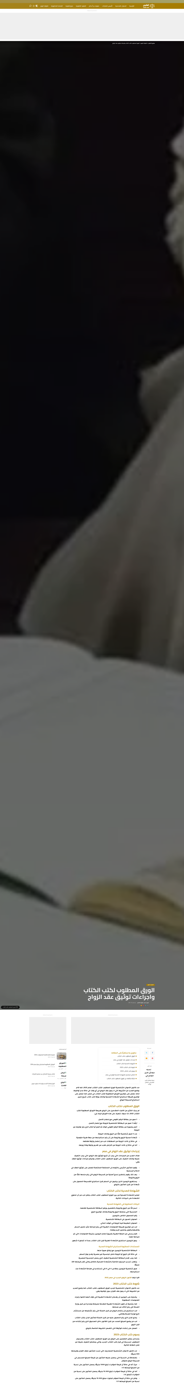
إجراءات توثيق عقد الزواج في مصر (124, 1059)
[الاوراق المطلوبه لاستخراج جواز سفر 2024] (61, 1065)
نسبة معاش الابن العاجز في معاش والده (149, 1082)
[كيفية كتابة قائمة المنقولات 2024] (61, 1056)
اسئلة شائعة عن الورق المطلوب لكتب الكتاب (121, 1078)
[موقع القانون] (149, 6)
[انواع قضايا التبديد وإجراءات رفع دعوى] (61, 1084)
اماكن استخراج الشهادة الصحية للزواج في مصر (120, 1074)
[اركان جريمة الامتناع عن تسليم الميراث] (61, 1075)
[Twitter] (146, 1005)
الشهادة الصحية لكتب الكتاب (125, 1063)
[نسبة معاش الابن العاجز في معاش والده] (150, 1073)
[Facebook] (148, 1005)
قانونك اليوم (151, 984)
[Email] (141, 1005)
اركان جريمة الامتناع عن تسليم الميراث (43, 1074)
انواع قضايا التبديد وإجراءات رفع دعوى (43, 1083)
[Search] (30, 6)
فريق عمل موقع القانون (143, 1002)
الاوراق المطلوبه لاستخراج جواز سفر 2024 (42, 1064)
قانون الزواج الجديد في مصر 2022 (118, 1278)
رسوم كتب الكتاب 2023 (127, 1071)
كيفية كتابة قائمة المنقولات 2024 (44, 1054)
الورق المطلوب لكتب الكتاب (126, 1056)
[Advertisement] (92, 26)
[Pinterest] (143, 1005)
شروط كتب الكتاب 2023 (127, 1067)
